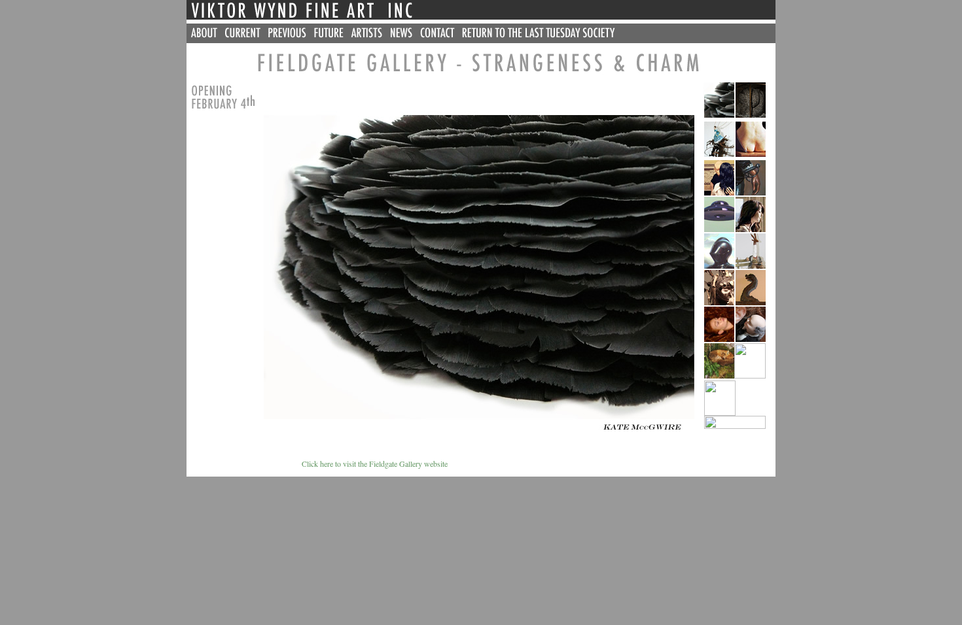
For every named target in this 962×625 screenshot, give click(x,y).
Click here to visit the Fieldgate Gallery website (317, 463)
